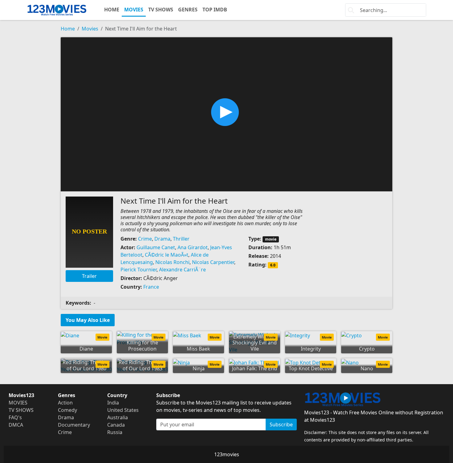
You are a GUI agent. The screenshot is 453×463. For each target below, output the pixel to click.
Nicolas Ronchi (172, 262)
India (113, 402)
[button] (226, 113)
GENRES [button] (188, 9)
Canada (116, 424)
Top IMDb (214, 9)
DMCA (16, 424)
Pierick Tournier (138, 269)
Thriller (181, 238)
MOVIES (133, 9)
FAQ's (15, 417)
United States (123, 410)
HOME (111, 9)
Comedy (67, 410)
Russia (114, 432)
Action (65, 402)
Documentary (74, 424)
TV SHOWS (160, 9)
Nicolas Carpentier (213, 262)
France (151, 286)
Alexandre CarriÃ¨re (182, 269)
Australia (117, 417)
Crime (145, 238)
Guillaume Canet (156, 247)
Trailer (89, 276)
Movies (90, 28)
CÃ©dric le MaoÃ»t (166, 254)
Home (68, 28)
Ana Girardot (193, 247)
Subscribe (281, 424)
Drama (162, 238)
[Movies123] (57, 10)
